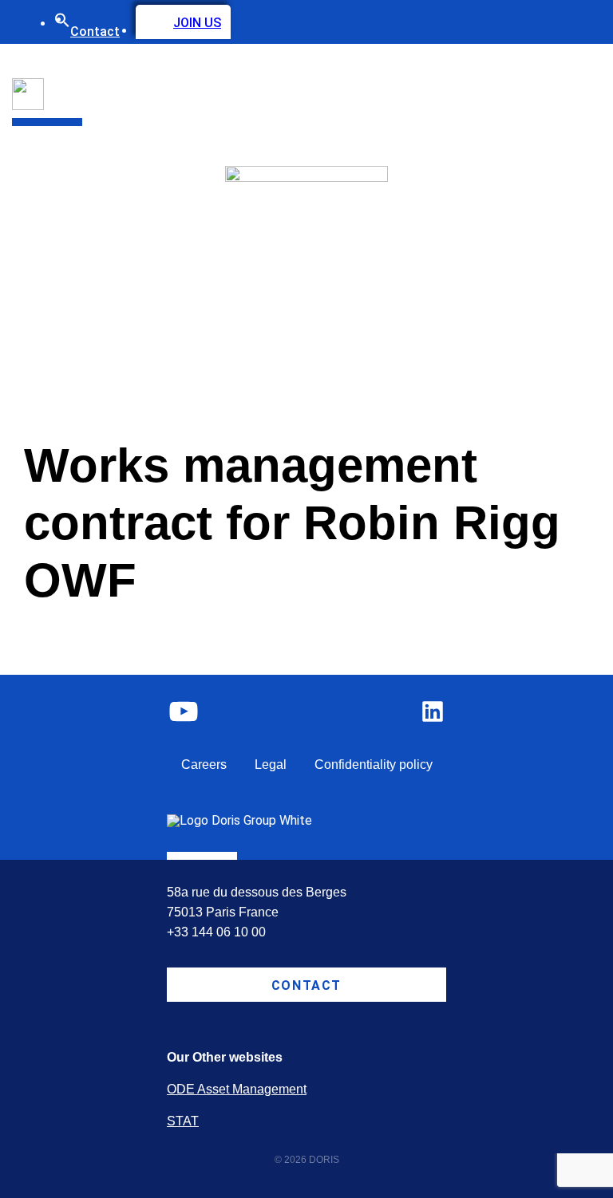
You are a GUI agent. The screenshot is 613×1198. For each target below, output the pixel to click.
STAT (183, 1121)
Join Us (197, 22)
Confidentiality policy (373, 764)
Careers (204, 764)
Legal (271, 764)
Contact (95, 31)
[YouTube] (183, 711)
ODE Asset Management (236, 1089)
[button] (62, 23)
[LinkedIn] (432, 711)
